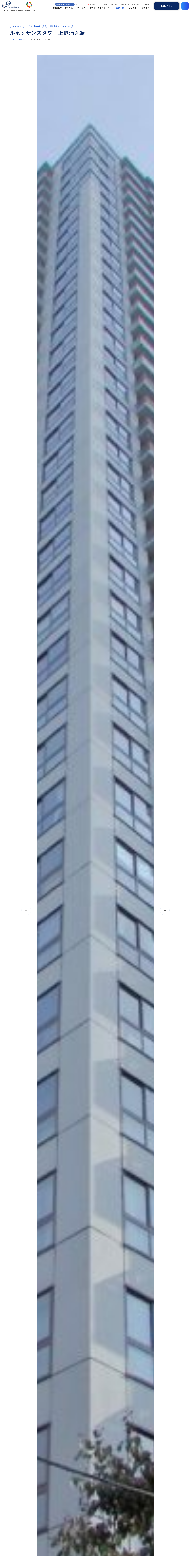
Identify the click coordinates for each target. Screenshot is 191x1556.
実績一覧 (120, 7)
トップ (12, 40)
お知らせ (147, 4)
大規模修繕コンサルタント (59, 26)
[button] (165, 910)
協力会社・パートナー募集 (96, 4)
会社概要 (132, 7)
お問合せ (166, 5)
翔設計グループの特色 (63, 7)
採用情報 (114, 4)
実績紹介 (22, 40)
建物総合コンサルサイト (65, 4)
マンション (17, 26)
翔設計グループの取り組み (130, 4)
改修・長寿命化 (35, 26)
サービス (81, 7)
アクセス (146, 7)
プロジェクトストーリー (100, 7)
